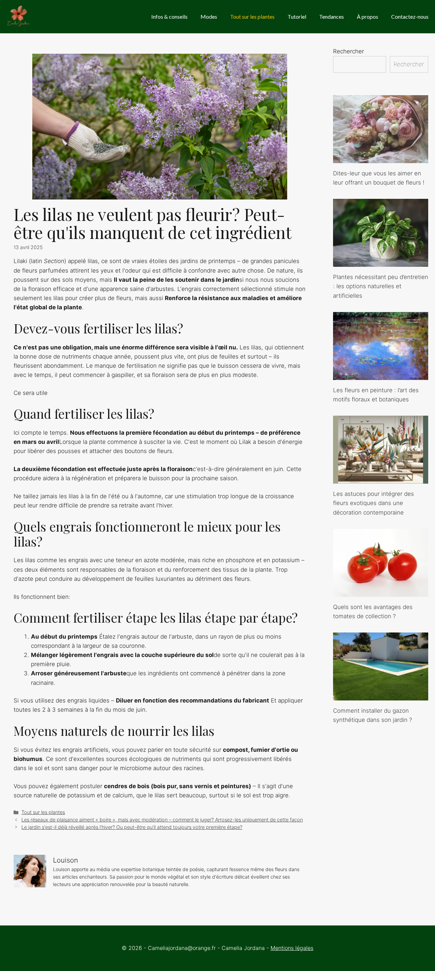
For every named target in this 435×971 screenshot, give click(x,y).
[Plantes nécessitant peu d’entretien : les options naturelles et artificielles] (380, 262)
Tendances (331, 16)
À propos (367, 16)
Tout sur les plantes (252, 16)
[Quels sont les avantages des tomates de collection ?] (380, 592)
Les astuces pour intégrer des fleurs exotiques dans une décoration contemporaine (373, 503)
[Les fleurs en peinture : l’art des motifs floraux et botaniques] (380, 375)
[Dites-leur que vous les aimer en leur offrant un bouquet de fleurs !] (380, 158)
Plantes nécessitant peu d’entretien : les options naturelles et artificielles (380, 286)
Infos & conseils (169, 16)
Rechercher (348, 51)
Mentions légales (292, 947)
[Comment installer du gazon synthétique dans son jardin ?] (380, 695)
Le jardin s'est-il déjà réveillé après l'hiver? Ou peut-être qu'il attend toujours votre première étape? (131, 827)
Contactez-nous (410, 16)
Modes (209, 16)
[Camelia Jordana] (18, 16)
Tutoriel (297, 16)
